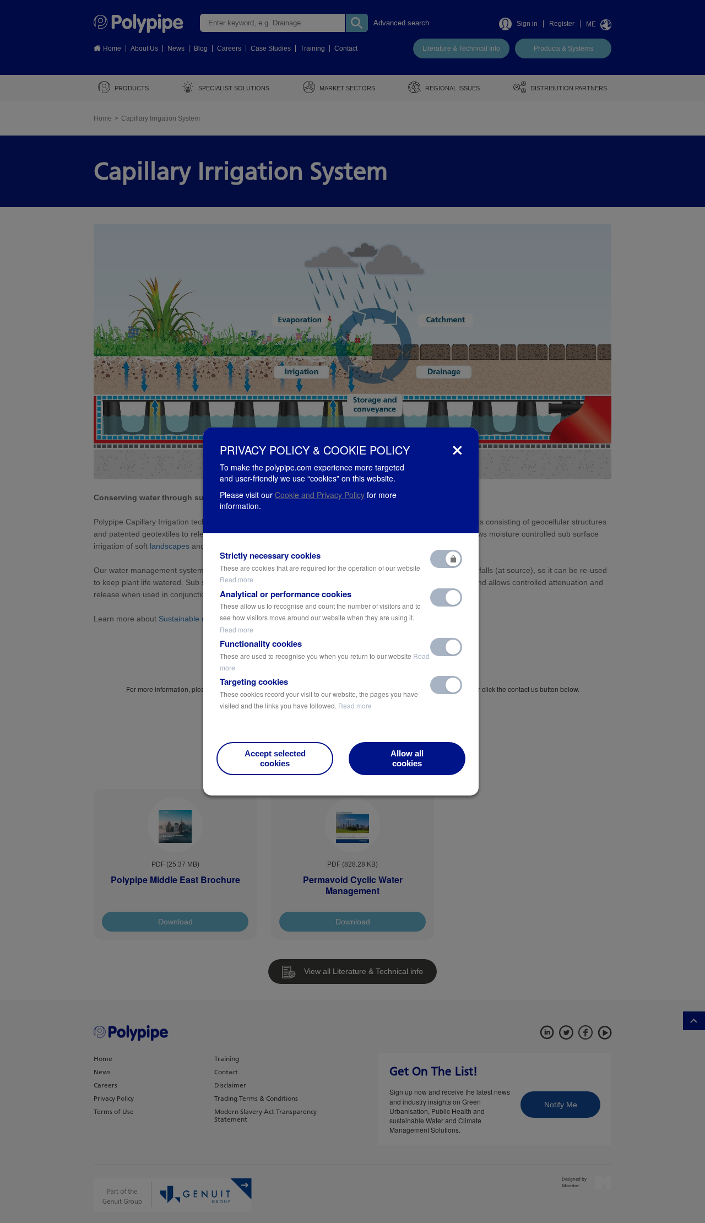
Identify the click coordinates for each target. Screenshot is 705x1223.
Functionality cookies (325, 655)
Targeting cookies (319, 693)
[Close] (457, 450)
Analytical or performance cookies (320, 611)
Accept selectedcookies (275, 758)
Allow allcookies (407, 758)
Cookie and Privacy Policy (320, 494)
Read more (236, 579)
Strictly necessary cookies (320, 567)
